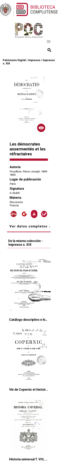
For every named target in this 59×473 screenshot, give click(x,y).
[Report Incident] (44, 214)
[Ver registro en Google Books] (24, 214)
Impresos (34, 60)
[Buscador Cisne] (13, 214)
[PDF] (34, 214)
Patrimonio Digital (14, 60)
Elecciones (16, 202)
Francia (14, 205)
